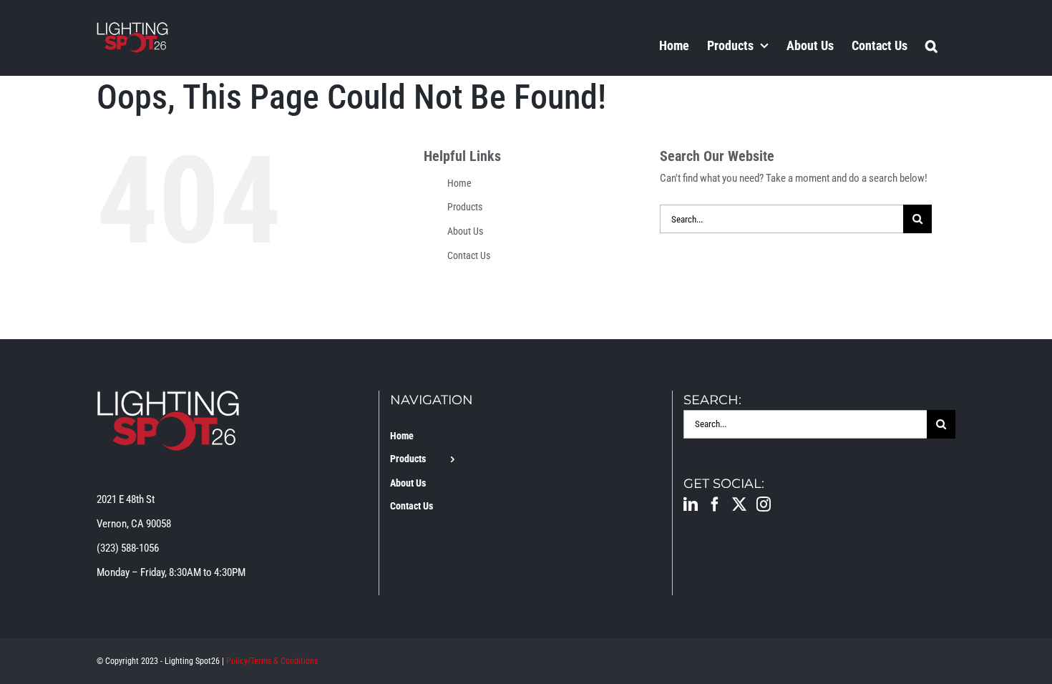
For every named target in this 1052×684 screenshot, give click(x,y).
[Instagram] (763, 504)
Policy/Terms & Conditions (272, 661)
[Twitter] (739, 504)
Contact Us (468, 255)
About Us (465, 231)
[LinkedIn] (690, 504)
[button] (931, 45)
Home (459, 183)
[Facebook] (715, 504)
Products (464, 206)
